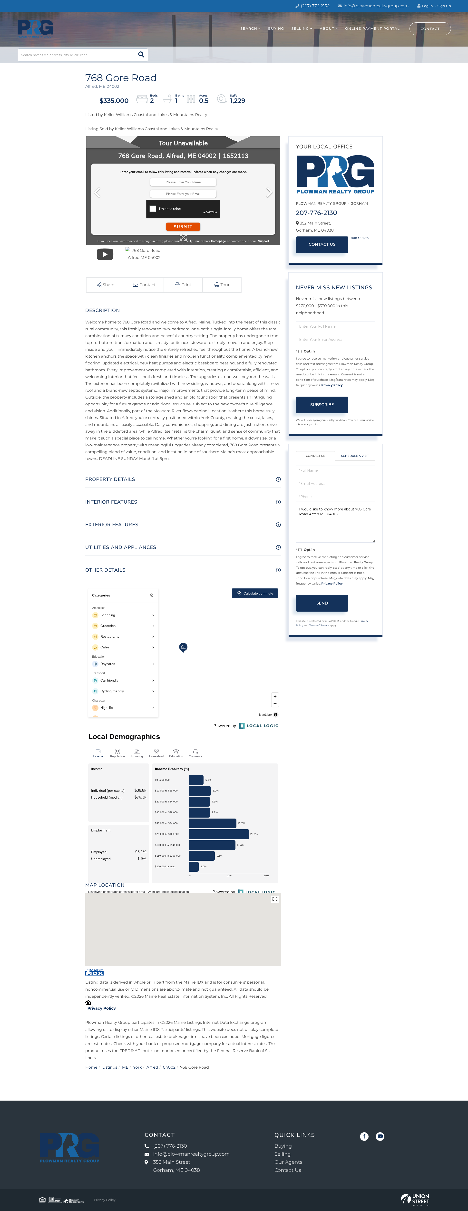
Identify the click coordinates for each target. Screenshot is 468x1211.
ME (125, 1067)
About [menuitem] (327, 28)
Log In (427, 6)
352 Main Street (176, 1166)
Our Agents (360, 238)
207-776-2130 (316, 213)
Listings (109, 1067)
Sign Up (444, 6)
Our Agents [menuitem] (288, 1162)
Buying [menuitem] (276, 28)
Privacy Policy (101, 1008)
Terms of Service (319, 625)
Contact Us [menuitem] (287, 1170)
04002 (169, 1067)
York (137, 1067)
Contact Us (322, 244)
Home (91, 1067)
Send (322, 603)
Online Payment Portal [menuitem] (372, 28)
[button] (141, 55)
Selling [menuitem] (300, 28)
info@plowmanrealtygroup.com (376, 6)
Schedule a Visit (355, 456)
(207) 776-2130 (315, 6)
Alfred (152, 1067)
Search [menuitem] (248, 28)
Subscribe (322, 404)
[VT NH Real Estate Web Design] (415, 1200)
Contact (430, 29)
